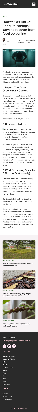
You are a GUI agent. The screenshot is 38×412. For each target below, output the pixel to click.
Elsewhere (6, 384)
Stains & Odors (8, 367)
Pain (4, 376)
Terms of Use (7, 396)
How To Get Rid (10, 4)
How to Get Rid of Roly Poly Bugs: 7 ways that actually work (17, 295)
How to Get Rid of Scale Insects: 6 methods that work (16, 325)
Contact (5, 393)
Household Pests (9, 356)
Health (5, 16)
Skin (4, 362)
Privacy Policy (8, 399)
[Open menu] (33, 4)
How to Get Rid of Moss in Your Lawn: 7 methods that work (18, 265)
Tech (4, 378)
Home (5, 370)
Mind (4, 373)
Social (5, 381)
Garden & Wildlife (8, 260)
